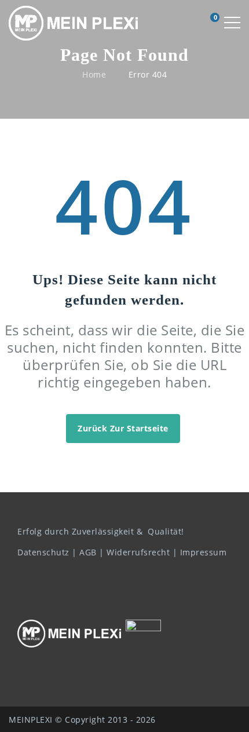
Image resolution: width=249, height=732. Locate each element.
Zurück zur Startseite (123, 428)
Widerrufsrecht (138, 552)
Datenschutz (43, 552)
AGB (88, 552)
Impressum (203, 552)
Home (94, 74)
